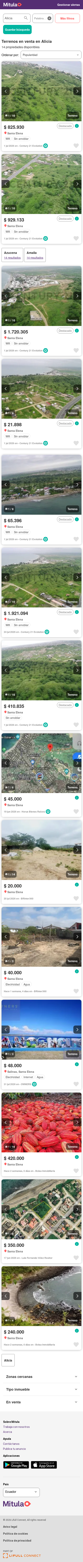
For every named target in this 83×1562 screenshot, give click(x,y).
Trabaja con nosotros (16, 1426)
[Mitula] (12, 5)
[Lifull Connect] (22, 1557)
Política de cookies (15, 1533)
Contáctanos (11, 1443)
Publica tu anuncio (14, 1448)
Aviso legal (10, 1526)
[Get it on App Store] (44, 1465)
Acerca (7, 1431)
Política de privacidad (17, 1540)
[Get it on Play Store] (16, 1465)
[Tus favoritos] (52, 4)
